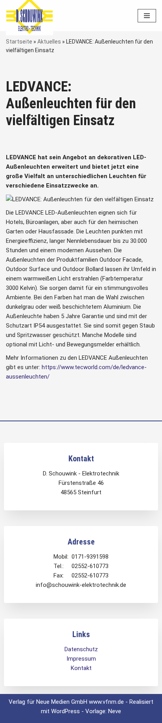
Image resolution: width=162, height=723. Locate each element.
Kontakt (81, 668)
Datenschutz (81, 649)
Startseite (19, 41)
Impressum (81, 658)
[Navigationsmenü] (147, 15)
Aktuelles (49, 41)
